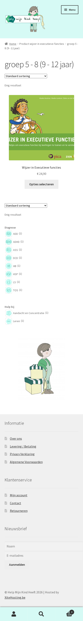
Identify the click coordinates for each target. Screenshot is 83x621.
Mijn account (18, 495)
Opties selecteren (41, 184)
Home (12, 44)
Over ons (16, 438)
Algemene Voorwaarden (26, 462)
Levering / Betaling (23, 446)
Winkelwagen (64, 611)
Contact (15, 503)
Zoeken (41, 614)
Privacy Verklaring (22, 454)
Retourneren (19, 511)
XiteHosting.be (15, 597)
